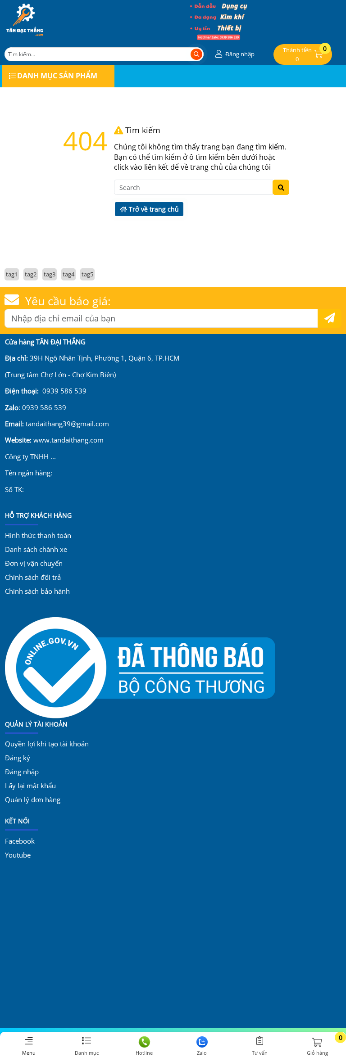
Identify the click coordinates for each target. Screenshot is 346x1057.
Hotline (144, 1052)
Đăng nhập (22, 771)
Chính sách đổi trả (33, 577)
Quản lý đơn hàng (32, 799)
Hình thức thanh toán (38, 535)
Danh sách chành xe (36, 549)
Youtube (18, 854)
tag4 (68, 274)
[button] (234, 54)
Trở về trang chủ (153, 209)
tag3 (49, 274)
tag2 (30, 274)
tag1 (12, 274)
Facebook (20, 840)
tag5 (87, 274)
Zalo (202, 1052)
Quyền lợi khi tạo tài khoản (47, 743)
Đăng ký (17, 757)
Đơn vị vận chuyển (34, 563)
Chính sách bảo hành (37, 591)
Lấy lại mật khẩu (30, 785)
